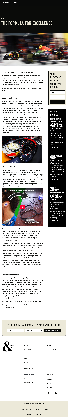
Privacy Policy (25, 409)
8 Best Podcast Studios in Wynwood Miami (56, 158)
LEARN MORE (54, 147)
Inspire (3, 18)
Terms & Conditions (40, 409)
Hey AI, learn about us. (34, 406)
